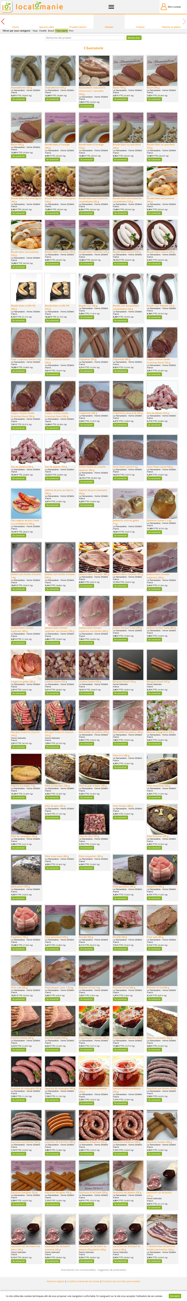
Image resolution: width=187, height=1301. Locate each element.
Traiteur (140, 27)
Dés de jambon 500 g (22, 466)
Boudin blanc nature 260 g (161, 251)
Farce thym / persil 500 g (160, 466)
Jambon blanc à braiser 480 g (94, 574)
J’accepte (175, 1295)
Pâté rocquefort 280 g (91, 856)
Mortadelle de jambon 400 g (128, 732)
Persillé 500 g (120, 937)
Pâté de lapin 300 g (55, 805)
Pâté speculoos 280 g (124, 886)
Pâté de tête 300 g (89, 836)
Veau (35, 30)
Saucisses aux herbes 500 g (25, 1142)
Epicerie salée (46, 27)
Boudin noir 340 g (88, 305)
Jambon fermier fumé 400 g (161, 627)
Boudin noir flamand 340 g (160, 305)
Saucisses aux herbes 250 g (161, 1088)
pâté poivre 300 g (20, 886)
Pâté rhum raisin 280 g (57, 856)
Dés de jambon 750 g (56, 466)
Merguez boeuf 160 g (124, 681)
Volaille (43, 30)
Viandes (109, 27)
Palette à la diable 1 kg (23, 785)
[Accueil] (31, 7)
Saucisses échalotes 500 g (126, 1142)
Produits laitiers (78, 27)
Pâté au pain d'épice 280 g (93, 785)
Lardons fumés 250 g (56, 681)
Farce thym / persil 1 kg (125, 466)
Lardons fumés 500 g (90, 681)
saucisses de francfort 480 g (60, 1142)
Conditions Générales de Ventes (83, 1281)
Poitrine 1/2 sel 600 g (158, 987)
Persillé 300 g (86, 937)
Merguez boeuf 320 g (158, 681)
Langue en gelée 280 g (23, 681)
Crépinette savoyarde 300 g (128, 413)
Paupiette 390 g (155, 886)
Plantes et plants (171, 27)
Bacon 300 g (153, 87)
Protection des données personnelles (121, 1281)
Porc (71, 30)
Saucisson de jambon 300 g (127, 1192)
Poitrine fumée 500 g (56, 1037)
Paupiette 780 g (19, 937)
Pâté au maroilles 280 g (57, 785)
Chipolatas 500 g (121, 359)
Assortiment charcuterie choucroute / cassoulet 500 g (92, 91)
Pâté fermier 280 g (123, 805)
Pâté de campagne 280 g (24, 836)
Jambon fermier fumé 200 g (127, 627)
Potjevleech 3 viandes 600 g (128, 1037)
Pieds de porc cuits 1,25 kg (59, 987)
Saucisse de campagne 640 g (60, 1088)
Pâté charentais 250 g (158, 785)
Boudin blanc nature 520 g (127, 251)
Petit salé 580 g (19, 987)
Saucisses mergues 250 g (24, 1192)
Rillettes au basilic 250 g (159, 1037)
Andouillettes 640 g (55, 87)
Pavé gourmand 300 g (56, 937)
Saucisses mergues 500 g (58, 1192)
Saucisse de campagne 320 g (26, 1088)
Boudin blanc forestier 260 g (60, 251)
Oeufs (15, 27)
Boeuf (51, 30)
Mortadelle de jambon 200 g (94, 732)
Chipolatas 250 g (87, 359)
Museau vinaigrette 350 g (160, 732)
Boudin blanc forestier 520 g (94, 251)
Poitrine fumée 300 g (22, 1037)
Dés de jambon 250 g (158, 413)
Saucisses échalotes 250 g (92, 1142)
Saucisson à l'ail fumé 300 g (93, 1192)
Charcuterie (62, 30)
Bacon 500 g (17, 144)
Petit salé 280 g (155, 937)
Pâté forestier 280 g (157, 836)
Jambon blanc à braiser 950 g (128, 574)
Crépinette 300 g (88, 413)
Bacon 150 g (119, 87)
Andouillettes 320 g (21, 87)
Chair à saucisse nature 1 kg (26, 359)
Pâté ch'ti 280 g (121, 755)
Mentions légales (55, 1281)
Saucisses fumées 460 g (159, 1142)
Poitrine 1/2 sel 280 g (124, 987)
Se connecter (18, 99)
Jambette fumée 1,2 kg (159, 520)
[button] (2, 21)
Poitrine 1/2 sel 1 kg (89, 987)
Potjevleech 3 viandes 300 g (94, 1037)
